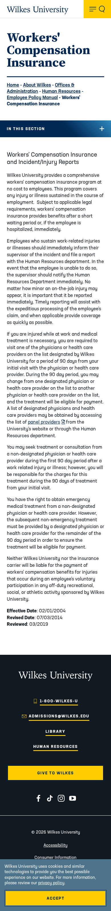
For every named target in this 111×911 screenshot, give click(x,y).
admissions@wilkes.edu (59, 716)
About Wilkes (37, 85)
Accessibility (55, 845)
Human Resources (61, 91)
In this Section (26, 128)
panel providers (46, 422)
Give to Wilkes (55, 772)
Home (13, 85)
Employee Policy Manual (32, 97)
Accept (56, 898)
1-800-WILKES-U (59, 700)
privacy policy (51, 882)
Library (55, 731)
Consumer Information (55, 857)
